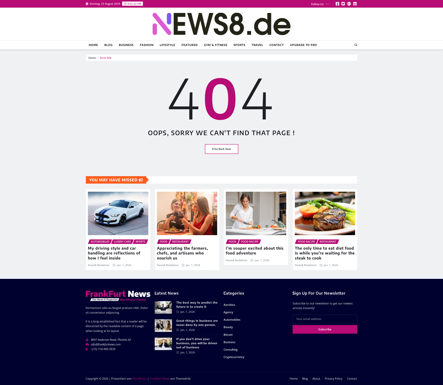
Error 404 (105, 57)
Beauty (228, 327)
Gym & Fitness (215, 45)
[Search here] (356, 45)
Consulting (231, 349)
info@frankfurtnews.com (106, 344)
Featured (190, 45)
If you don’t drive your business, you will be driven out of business (196, 343)
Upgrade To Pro (303, 45)
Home (93, 45)
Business (126, 45)
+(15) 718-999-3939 (103, 349)
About (316, 379)
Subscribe (324, 329)
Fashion (146, 45)
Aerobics (229, 305)
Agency (228, 312)
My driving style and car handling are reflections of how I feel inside (114, 253)
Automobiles (232, 320)
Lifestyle (167, 45)
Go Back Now (222, 149)
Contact (276, 45)
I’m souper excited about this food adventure (255, 251)
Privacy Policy (333, 379)
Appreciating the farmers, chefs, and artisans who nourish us (182, 253)
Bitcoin (228, 335)
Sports (239, 45)
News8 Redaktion (99, 265)
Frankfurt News (160, 379)
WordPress (139, 379)
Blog (108, 45)
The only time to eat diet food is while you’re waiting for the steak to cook (325, 253)
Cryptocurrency (234, 357)
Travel (257, 45)
